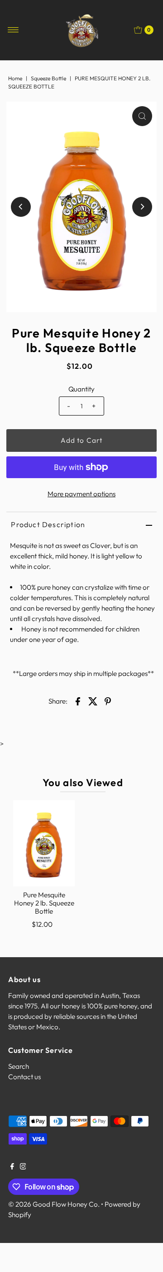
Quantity (81, 389)
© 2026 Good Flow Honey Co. (54, 1204)
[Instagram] (23, 1167)
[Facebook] (12, 1167)
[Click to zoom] (142, 116)
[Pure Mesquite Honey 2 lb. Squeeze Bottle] (44, 843)
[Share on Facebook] (78, 700)
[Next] (142, 207)
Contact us (24, 1076)
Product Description (48, 524)
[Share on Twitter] (93, 700)
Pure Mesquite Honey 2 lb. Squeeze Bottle (44, 903)
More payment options (81, 493)
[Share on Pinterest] (108, 700)
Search (18, 1066)
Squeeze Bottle (48, 78)
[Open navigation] (13, 30)
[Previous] (21, 207)
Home (15, 78)
